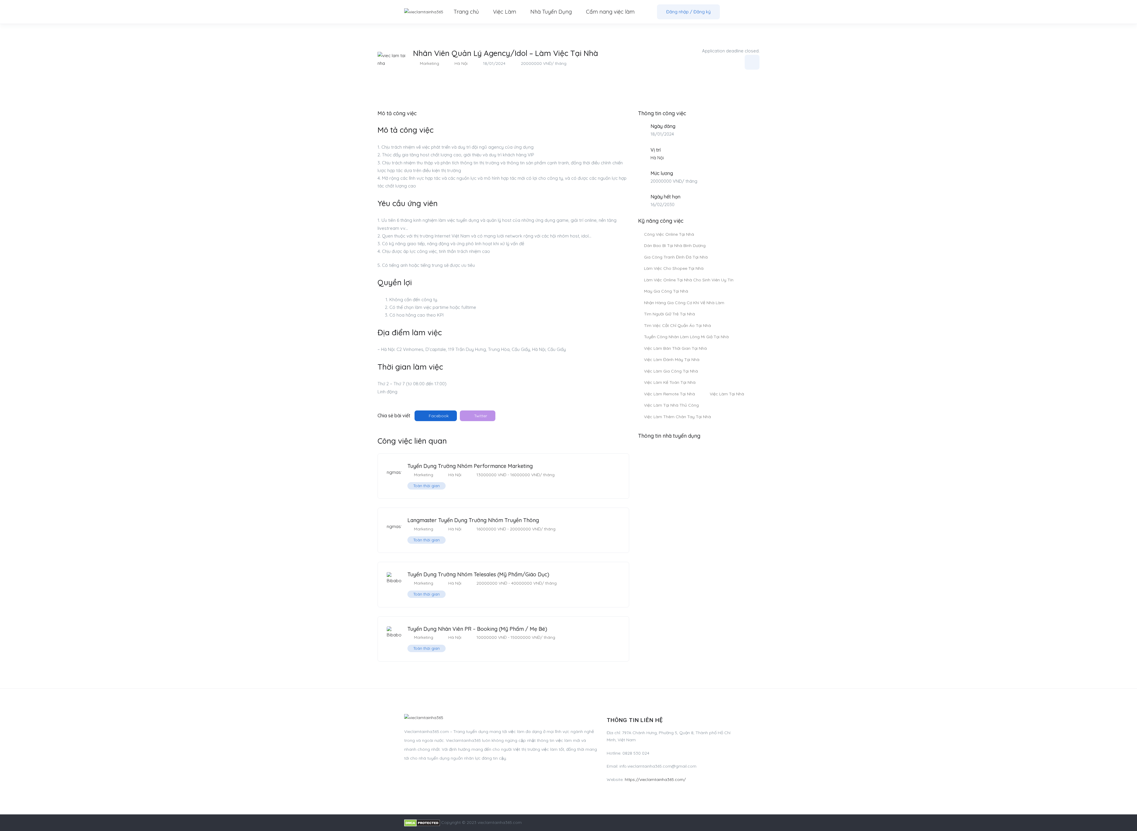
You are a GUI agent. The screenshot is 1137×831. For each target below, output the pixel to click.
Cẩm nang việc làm (610, 11)
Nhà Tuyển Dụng (551, 11)
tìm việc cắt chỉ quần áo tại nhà (677, 325)
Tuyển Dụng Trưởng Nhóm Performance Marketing (470, 466)
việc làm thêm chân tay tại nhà (677, 416)
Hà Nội (461, 63)
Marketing (429, 63)
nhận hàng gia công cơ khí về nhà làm (684, 302)
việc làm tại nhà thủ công (671, 405)
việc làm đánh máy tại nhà (671, 359)
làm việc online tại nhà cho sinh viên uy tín (688, 280)
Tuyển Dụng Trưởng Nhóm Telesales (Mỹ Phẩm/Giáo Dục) (478, 574)
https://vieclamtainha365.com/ (655, 779)
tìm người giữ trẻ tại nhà (669, 314)
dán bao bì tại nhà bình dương (675, 245)
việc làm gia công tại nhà (671, 371)
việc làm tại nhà (727, 394)
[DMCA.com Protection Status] (422, 822)
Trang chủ (466, 11)
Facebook (438, 415)
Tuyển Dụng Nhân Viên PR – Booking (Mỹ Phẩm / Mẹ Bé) (477, 628)
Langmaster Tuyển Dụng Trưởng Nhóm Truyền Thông (473, 520)
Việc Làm (504, 11)
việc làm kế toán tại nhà (670, 382)
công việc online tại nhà (669, 234)
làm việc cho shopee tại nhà (674, 268)
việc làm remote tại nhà (669, 394)
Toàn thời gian (426, 485)
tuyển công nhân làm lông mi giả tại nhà (686, 336)
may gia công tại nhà (666, 291)
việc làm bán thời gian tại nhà (675, 348)
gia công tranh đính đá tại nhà (676, 257)
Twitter (480, 415)
